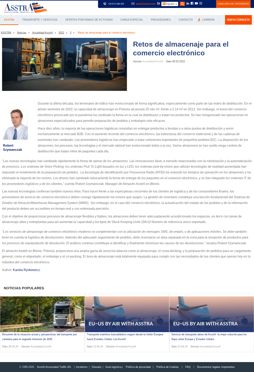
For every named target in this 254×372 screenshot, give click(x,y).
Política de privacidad (138, 366)
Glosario (96, 366)
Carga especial (131, 19)
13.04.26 (98, 346)
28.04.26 (13, 346)
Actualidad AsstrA (152, 61)
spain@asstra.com (145, 4)
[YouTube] (196, 3)
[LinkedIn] (188, 3)
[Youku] (211, 3)
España (170, 4)
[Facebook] (192, 3)
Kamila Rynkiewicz (26, 270)
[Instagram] (200, 3)
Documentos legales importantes (216, 366)
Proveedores (161, 19)
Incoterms (82, 366)
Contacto (186, 19)
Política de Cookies (167, 366)
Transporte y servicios (40, 19)
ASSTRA (9, 19)
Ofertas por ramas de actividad (89, 19)
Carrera (208, 19)
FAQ (187, 366)
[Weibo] (205, 3)
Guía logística (113, 366)
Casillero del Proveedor (233, 4)
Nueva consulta (238, 19)
